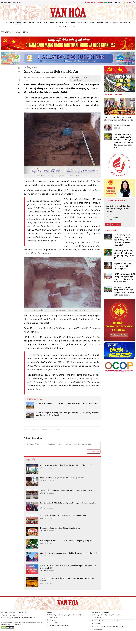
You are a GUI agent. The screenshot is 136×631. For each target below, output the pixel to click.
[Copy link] (19, 80)
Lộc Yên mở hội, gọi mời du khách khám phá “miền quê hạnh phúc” (66, 465)
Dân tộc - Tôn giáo (89, 22)
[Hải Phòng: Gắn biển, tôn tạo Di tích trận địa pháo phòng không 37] (32, 544)
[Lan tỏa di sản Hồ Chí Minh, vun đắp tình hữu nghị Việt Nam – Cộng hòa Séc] (32, 506)
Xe (129, 22)
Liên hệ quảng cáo (113, 3)
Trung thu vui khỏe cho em (123, 126)
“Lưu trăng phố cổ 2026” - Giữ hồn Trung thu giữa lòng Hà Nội (118, 118)
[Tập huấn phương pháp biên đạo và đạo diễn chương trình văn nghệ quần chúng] (108, 289)
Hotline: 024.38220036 (95, 3)
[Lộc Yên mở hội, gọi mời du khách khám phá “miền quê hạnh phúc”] (32, 469)
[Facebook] (19, 68)
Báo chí (25, 22)
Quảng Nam (55, 430)
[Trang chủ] (6, 22)
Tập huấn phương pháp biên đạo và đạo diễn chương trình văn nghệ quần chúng (124, 291)
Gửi (107, 224)
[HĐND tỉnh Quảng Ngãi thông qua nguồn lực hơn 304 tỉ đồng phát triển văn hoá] (108, 276)
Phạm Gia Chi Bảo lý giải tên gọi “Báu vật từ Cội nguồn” (62, 477)
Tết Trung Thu (114, 94)
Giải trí (67, 22)
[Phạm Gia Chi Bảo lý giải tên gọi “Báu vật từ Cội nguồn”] (32, 481)
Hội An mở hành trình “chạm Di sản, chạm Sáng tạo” (60, 528)
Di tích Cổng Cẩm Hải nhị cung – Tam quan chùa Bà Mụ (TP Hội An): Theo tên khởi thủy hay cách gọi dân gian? (67, 413)
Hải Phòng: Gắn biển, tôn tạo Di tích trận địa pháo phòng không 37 (66, 540)
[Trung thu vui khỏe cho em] (108, 127)
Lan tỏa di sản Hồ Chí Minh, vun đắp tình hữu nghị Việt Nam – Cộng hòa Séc (68, 504)
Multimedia (68, 27)
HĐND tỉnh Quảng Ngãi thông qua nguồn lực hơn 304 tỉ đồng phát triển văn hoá (124, 278)
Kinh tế (80, 22)
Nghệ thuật (59, 22)
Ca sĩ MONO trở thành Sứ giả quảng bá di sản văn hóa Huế (63, 515)
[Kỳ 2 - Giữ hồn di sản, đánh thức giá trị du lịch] (32, 556)
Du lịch (46, 22)
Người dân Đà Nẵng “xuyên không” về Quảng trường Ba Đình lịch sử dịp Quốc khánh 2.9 (68, 566)
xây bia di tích (33, 430)
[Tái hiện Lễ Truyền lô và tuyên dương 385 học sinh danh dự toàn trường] (32, 494)
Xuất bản (31, 22)
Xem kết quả (115, 224)
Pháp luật (108, 22)
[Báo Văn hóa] (68, 12)
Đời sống (73, 22)
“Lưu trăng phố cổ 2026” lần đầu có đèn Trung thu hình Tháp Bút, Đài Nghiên (67, 579)
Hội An (44, 430)
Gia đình (52, 22)
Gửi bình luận (94, 451)
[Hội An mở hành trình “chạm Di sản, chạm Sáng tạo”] (32, 531)
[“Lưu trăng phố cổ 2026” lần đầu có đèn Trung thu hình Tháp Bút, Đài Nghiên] (32, 582)
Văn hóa (18, 22)
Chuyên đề (100, 22)
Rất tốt (111, 215)
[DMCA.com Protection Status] (7, 627)
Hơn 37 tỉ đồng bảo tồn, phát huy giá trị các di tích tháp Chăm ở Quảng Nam (67, 403)
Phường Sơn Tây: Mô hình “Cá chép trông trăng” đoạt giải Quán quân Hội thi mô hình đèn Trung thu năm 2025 (124, 141)
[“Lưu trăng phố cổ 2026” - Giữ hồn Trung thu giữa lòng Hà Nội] (119, 106)
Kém (110, 220)
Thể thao (39, 22)
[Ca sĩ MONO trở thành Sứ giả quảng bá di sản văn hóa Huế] (32, 519)
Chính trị (11, 22)
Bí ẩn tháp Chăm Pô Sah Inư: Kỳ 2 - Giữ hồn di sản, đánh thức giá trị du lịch (69, 553)
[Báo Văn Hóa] (68, 602)
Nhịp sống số (123, 22)
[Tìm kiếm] (74, 27)
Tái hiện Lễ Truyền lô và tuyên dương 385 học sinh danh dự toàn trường (68, 490)
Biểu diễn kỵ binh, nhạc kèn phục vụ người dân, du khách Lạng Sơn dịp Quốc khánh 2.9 (123, 239)
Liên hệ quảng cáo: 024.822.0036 (58, 625)
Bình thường (113, 217)
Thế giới (61, 27)
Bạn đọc (115, 22)
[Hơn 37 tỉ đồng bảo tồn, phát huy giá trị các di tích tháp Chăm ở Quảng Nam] (30, 405)
